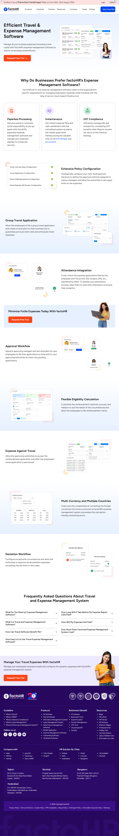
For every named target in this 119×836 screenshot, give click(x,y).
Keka (8, 753)
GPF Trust (74, 725)
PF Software (75, 714)
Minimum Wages (105, 725)
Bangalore (84, 759)
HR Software (47, 714)
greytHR (28, 753)
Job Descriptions (105, 733)
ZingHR (46, 756)
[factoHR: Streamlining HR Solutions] (11, 9)
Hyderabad (66, 759)
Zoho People (48, 753)
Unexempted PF (77, 728)
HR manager (62, 139)
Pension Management (79, 722)
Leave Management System (53, 722)
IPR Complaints (51, 808)
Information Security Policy (92, 808)
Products (28, 9)
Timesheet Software (50, 738)
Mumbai (102, 756)
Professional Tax (105, 728)
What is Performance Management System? (22, 725)
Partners (51, 9)
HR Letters (103, 717)
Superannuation (77, 720)
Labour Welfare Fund (106, 736)
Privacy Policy (14, 808)
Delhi (64, 756)
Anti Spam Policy (75, 808)
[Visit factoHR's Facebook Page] (5, 734)
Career (84, 9)
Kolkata (64, 753)
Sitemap (107, 808)
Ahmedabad (103, 753)
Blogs (101, 714)
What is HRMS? (11, 717)
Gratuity (74, 730)
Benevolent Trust (77, 717)
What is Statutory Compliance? (17, 720)
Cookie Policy (39, 808)
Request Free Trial (15, 58)
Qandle (8, 759)
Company (73, 9)
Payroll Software (49, 717)
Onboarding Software (51, 735)
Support (112, 2)
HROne (8, 756)
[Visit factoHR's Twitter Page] (10, 734)
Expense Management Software (54, 733)
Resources (61, 9)
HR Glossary (103, 722)
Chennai (84, 756)
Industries (40, 9)
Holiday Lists (103, 730)
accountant (50, 142)
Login (103, 2)
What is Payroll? (11, 714)
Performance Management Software (53, 726)
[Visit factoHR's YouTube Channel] (24, 734)
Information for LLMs (106, 738)
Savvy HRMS (29, 759)
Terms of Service (27, 808)
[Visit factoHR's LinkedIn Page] (15, 734)
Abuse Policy (63, 808)
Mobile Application (50, 730)
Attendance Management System (55, 720)
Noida (83, 753)
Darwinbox (29, 756)
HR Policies (103, 720)
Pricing (92, 9)
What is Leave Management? (16, 722)
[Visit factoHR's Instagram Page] (19, 734)
